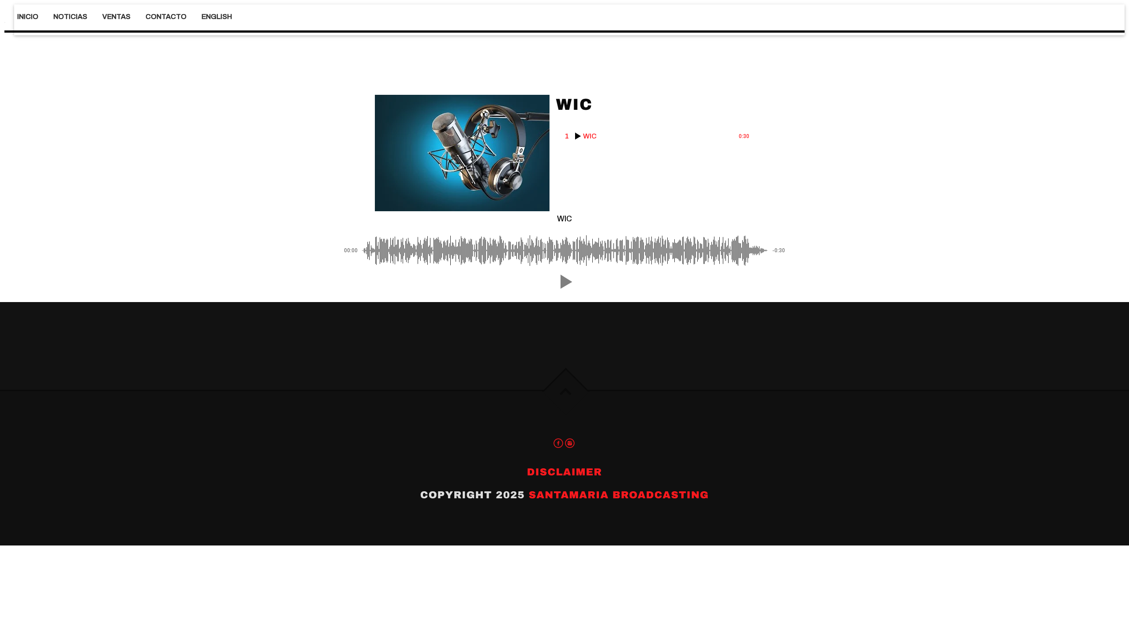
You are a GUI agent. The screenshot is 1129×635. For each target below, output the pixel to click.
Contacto (166, 16)
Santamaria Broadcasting (619, 495)
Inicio (27, 16)
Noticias (70, 16)
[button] (564, 282)
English (217, 16)
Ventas (116, 16)
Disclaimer (564, 472)
